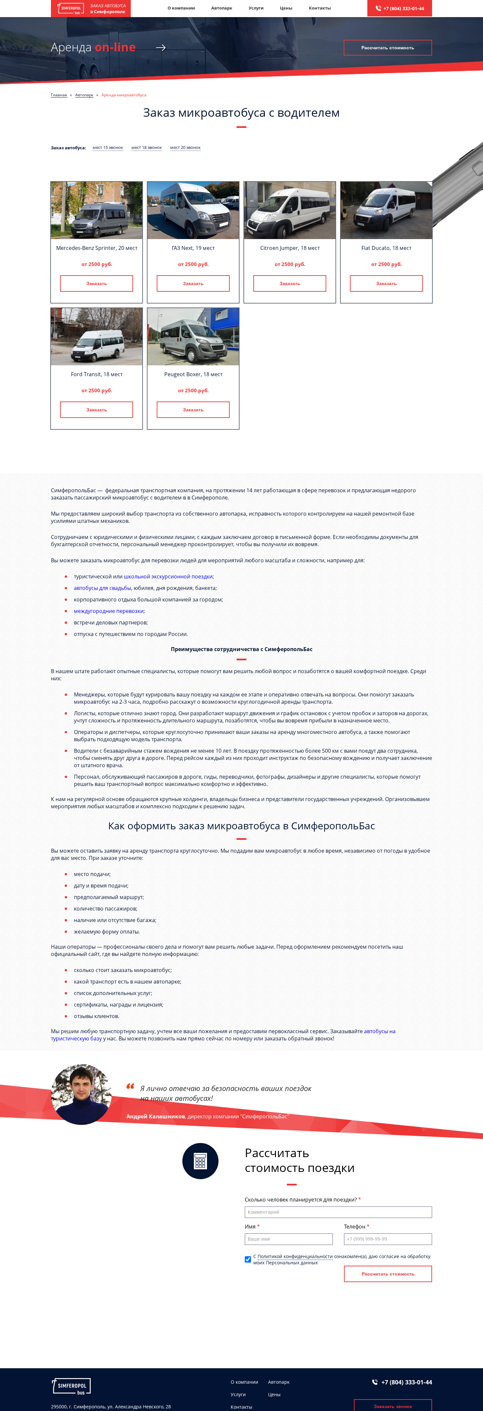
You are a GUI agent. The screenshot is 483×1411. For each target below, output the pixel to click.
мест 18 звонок (146, 147)
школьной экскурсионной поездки (168, 576)
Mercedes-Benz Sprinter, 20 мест (96, 248)
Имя (251, 1226)
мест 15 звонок (108, 147)
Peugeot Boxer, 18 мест (193, 374)
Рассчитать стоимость (387, 47)
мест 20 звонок (185, 147)
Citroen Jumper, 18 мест (290, 248)
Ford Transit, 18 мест (97, 374)
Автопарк (221, 8)
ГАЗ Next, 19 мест (193, 248)
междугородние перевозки (109, 611)
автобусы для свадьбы (102, 588)
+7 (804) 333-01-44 (403, 8)
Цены (286, 8)
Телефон (355, 1226)
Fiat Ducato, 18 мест (386, 248)
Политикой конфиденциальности (295, 1256)
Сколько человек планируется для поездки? (301, 1199)
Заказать (96, 283)
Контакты (320, 8)
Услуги (256, 8)
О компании (181, 8)
